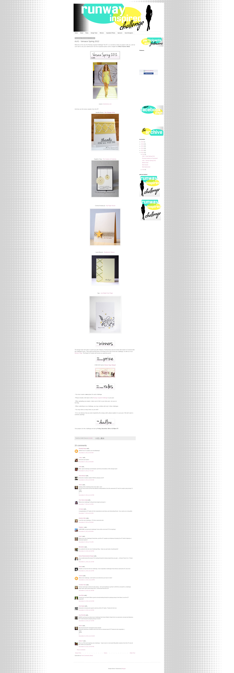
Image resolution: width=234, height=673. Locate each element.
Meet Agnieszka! (146, 167)
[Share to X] (100, 438)
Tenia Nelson (82, 475)
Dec (143, 154)
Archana (81, 509)
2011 (142, 152)
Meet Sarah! (145, 164)
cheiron (81, 575)
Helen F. (81, 641)
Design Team (94, 33)
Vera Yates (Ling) (83, 500)
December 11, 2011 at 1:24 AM (86, 561)
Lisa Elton (81, 595)
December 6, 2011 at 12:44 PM (86, 495)
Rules (86, 33)
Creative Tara (82, 584)
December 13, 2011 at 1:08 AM (86, 590)
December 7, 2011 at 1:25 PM (86, 504)
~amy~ (80, 457)
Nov (143, 169)
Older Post (132, 653)
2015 (142, 144)
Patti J (80, 536)
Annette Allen (82, 518)
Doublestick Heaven (109, 252)
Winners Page (78, 353)
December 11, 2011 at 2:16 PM (86, 570)
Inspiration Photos (110, 33)
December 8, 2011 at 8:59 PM (86, 531)
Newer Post (78, 653)
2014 (142, 146)
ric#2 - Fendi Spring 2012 (148, 156)
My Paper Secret (110, 205)
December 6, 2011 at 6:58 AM (86, 461)
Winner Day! (145, 162)
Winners (102, 33)
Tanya (80, 566)
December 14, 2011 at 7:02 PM (86, 620)
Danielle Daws (82, 448)
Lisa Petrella (82, 615)
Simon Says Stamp (109, 365)
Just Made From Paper (107, 293)
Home (76, 33)
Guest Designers (129, 33)
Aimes (80, 484)
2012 (142, 150)
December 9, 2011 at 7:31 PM (86, 542)
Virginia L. (81, 527)
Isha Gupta (81, 606)
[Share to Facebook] (102, 438)
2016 (142, 141)
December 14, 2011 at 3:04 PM (86, 601)
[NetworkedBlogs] (148, 70)
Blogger (124, 668)
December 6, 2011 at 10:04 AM (86, 480)
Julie (80, 466)
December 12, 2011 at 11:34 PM (87, 579)
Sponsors (120, 33)
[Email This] (96, 438)
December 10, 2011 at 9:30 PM (86, 551)
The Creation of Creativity (109, 159)
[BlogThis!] (98, 438)
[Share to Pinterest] (103, 438)
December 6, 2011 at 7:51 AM (86, 470)
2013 (142, 148)
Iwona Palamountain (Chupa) (86, 556)
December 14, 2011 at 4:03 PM (86, 610)
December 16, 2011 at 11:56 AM (87, 636)
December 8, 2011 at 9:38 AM (86, 522)
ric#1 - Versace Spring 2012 (149, 160)
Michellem (81, 547)
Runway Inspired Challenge (100, 397)
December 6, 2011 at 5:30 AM (86, 452)
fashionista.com (107, 104)
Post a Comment (81, 649)
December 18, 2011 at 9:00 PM (86, 646)
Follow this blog (148, 73)
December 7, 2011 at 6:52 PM (86, 513)
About (81, 33)
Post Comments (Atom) (87, 655)
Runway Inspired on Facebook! (150, 158)
